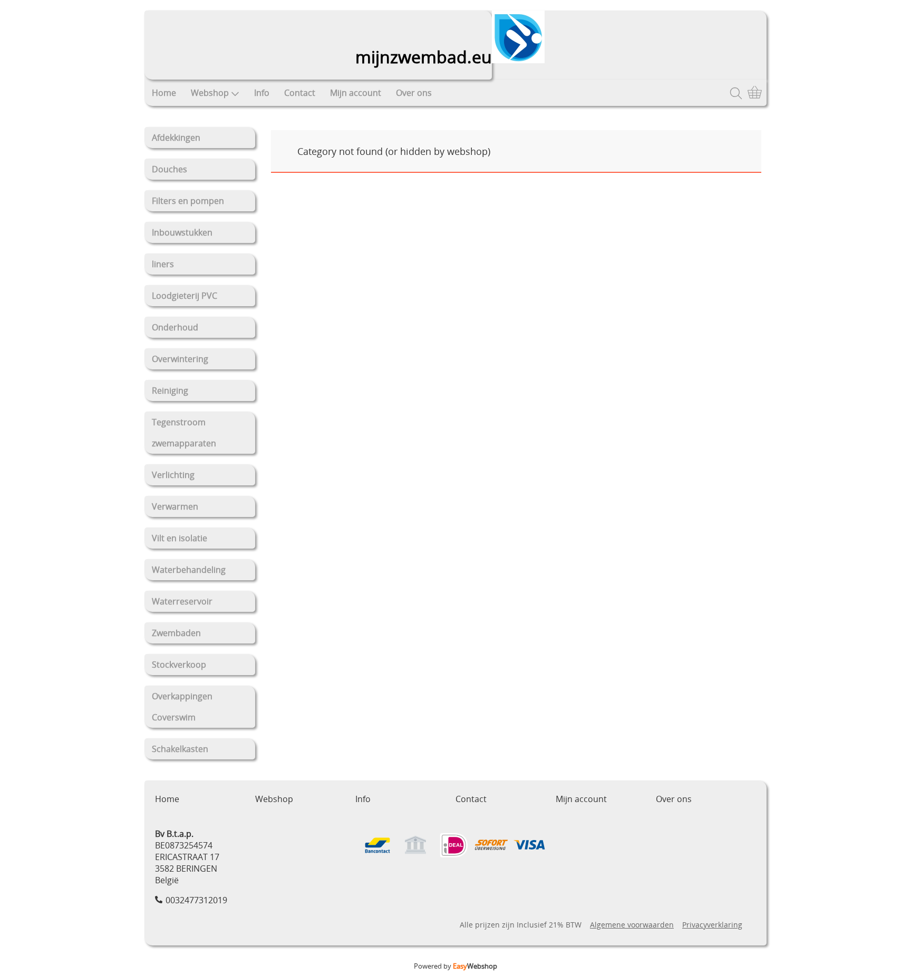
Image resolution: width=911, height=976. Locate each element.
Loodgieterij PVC (184, 295)
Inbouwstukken (182, 232)
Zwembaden (176, 633)
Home (164, 93)
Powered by (455, 966)
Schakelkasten (180, 749)
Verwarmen (175, 506)
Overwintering (180, 359)
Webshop (210, 93)
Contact (299, 93)
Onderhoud (175, 327)
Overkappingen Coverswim (182, 706)
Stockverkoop (179, 664)
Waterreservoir (182, 601)
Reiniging (170, 390)
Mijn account (355, 93)
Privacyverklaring (712, 925)
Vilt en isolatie (179, 538)
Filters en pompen (188, 201)
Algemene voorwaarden (632, 925)
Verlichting (173, 475)
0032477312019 (196, 900)
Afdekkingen (176, 137)
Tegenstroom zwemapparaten (184, 432)
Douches (169, 169)
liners (163, 264)
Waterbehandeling (189, 569)
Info (261, 93)
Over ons (414, 93)
